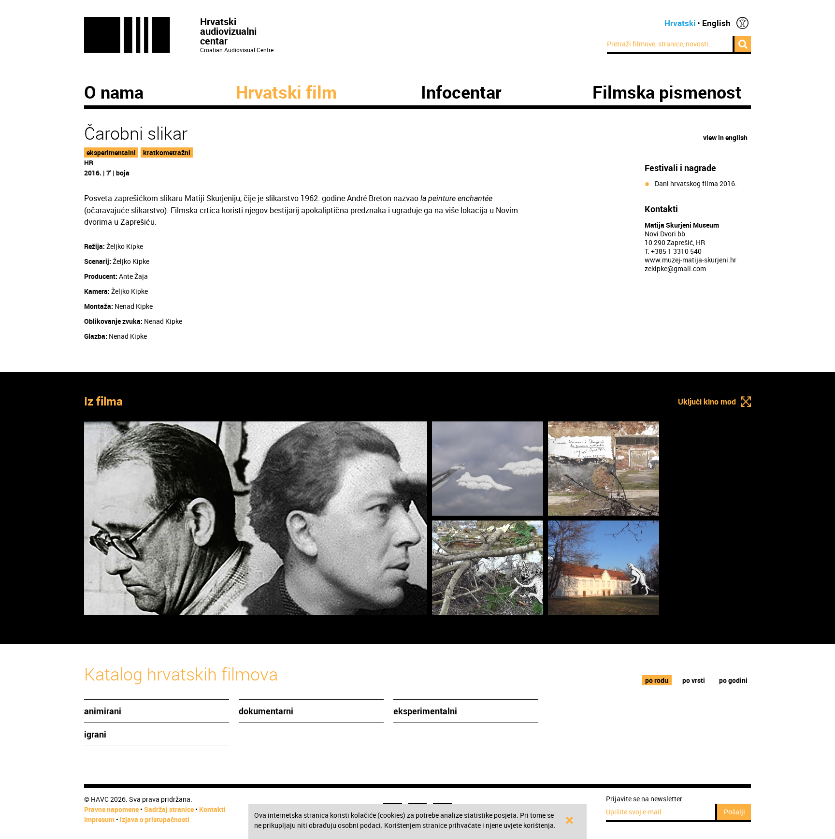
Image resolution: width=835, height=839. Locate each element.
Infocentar (461, 92)
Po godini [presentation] (733, 680)
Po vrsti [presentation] (693, 680)
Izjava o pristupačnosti (154, 819)
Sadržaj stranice (169, 809)
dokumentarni (266, 711)
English (716, 23)
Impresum (99, 819)
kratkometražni (166, 152)
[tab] (657, 680)
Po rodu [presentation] (656, 680)
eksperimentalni (111, 152)
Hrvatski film (286, 92)
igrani (95, 734)
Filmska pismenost (667, 92)
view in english (725, 137)
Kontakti (212, 809)
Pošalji (734, 811)
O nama (114, 92)
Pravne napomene (111, 809)
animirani (102, 711)
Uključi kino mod (707, 401)
